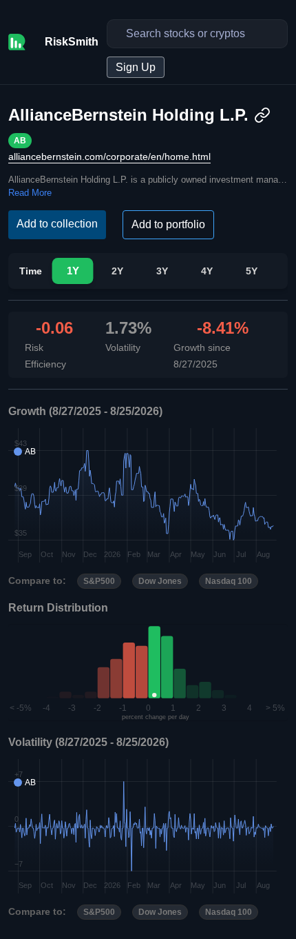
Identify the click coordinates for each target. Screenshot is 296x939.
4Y (207, 270)
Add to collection (57, 224)
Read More (30, 193)
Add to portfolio (168, 224)
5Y (251, 270)
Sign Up (136, 67)
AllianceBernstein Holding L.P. (128, 114)
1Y (73, 271)
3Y (162, 270)
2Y (117, 270)
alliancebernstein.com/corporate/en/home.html (109, 156)
